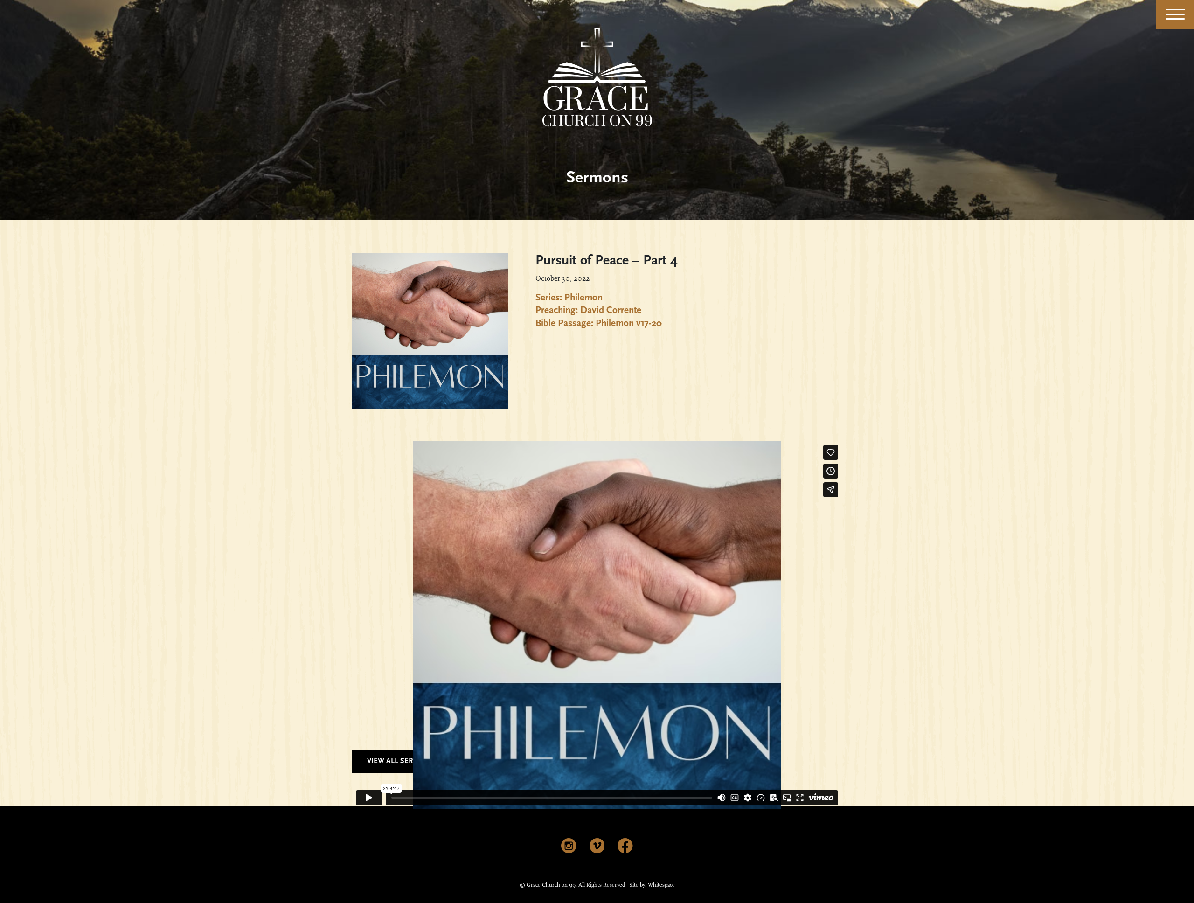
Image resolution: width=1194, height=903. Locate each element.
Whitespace (661, 885)
